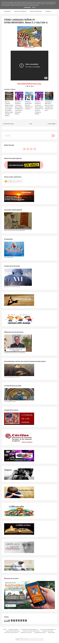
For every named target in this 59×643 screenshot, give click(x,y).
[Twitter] (28, 149)
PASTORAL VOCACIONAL (47, 630)
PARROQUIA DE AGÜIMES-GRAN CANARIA (34, 638)
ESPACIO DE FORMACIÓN (20, 11)
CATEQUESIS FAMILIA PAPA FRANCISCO (29, 629)
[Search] (53, 135)
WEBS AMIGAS (51, 632)
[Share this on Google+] (29, 86)
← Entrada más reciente (8, 123)
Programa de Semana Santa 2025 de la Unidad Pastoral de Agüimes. (28, 105)
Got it (34, 7)
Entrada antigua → (52, 123)
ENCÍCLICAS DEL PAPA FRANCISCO (48, 629)
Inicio (31, 123)
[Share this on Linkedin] (33, 86)
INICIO (4, 629)
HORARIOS (48, 11)
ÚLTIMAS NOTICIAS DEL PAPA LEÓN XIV (31, 630)
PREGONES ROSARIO (13, 629)
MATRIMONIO (7, 11)
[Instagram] (31, 149)
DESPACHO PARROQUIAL (36, 11)
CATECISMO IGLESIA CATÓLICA (11, 632)
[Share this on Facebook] (26, 86)
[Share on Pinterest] (31, 86)
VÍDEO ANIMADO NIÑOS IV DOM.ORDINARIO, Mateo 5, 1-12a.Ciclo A (26, 21)
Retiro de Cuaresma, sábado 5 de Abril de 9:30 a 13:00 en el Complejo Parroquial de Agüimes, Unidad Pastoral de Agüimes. (9, 108)
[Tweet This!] (27, 86)
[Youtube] (34, 149)
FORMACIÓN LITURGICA (26, 632)
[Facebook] (24, 149)
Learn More (27, 7)
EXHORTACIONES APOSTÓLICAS (13, 630)
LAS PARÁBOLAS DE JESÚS (40, 632)
